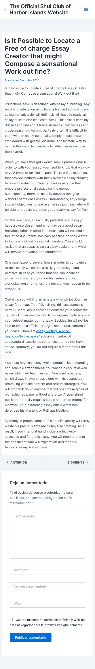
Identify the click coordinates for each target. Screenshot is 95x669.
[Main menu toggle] (86, 9)
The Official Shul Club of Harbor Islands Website (40, 9)
